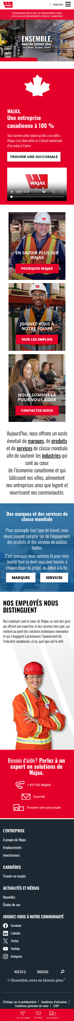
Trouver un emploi (14, 875)
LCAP (56, 1006)
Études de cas (11, 904)
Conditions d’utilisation (54, 1002)
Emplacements (12, 847)
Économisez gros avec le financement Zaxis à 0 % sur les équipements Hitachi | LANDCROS (37, 14)
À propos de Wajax (14, 839)
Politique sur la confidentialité (20, 1002)
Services (54, 577)
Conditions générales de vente (32, 1006)
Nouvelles (9, 896)
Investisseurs (11, 855)
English (58, 4)
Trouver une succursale (34, 156)
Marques (21, 577)
